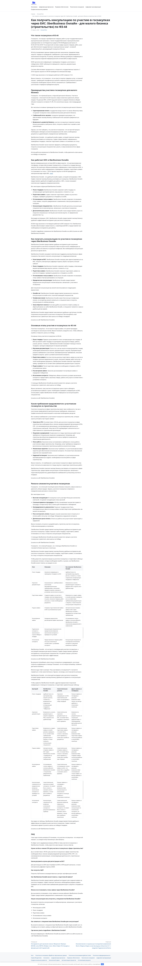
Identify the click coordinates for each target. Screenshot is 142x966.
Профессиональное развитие (39, 9)
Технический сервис (54, 960)
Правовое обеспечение (61, 7)
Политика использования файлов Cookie (80, 955)
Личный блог (40, 14)
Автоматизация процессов (69, 960)
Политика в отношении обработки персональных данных (51, 955)
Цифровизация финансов (46, 7)
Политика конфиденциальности (101, 955)
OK (102, 964)
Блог (32, 955)
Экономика (34, 7)
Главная (33, 14)
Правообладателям (36, 958)
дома (51, 173)
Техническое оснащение (77, 7)
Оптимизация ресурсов (84, 960)
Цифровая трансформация (93, 7)
